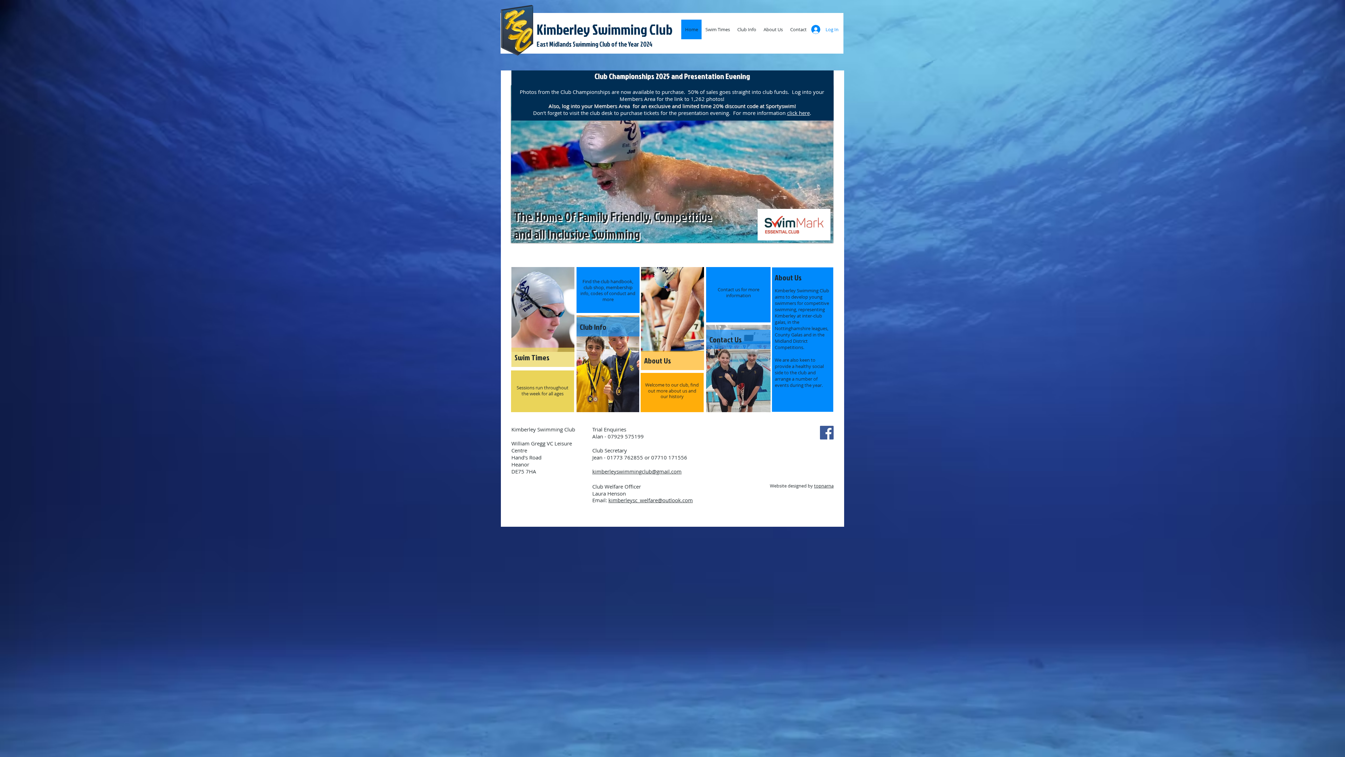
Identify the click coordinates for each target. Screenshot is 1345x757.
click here (798, 112)
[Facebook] (827, 432)
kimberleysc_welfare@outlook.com (650, 500)
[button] (672, 164)
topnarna (824, 486)
